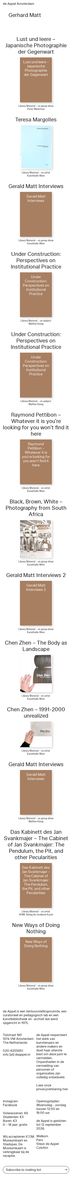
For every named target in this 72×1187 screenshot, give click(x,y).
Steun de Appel (47, 1144)
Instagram (10, 1101)
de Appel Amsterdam (18, 4)
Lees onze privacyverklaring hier (52, 1087)
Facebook (10, 1105)
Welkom (42, 1136)
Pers (39, 1140)
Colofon (42, 1148)
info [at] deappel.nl (16, 1054)
